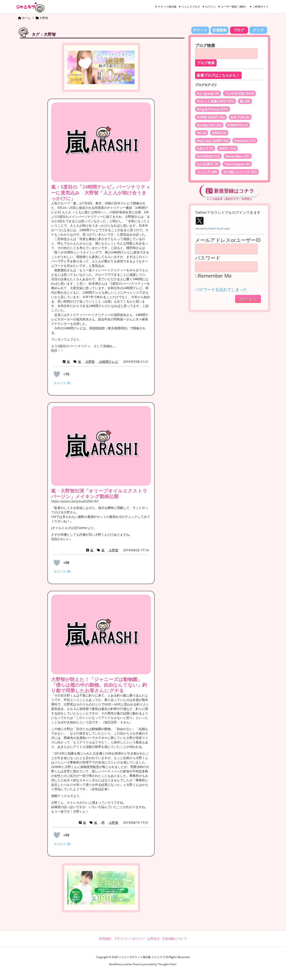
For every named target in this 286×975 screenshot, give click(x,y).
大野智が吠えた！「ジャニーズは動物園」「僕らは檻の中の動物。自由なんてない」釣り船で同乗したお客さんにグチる (99, 684)
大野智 (90, 361)
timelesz (245, 140)
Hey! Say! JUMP (213, 140)
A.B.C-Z (205, 148)
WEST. (227, 148)
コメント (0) (61, 383)
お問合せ (153, 938)
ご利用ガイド (260, 6)
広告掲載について (174, 938)
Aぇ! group (208, 93)
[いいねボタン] (56, 374)
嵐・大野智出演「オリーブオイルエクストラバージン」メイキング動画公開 (99, 493)
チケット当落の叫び (215, 101)
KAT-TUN (240, 117)
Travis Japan (237, 164)
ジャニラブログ (190, 6)
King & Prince (212, 109)
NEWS (219, 133)
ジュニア (207, 172)
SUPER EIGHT (211, 117)
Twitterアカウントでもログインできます (228, 212)
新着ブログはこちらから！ (218, 75)
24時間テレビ (108, 361)
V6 (201, 133)
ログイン (210, 6)
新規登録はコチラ (233, 190)
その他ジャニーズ (240, 172)
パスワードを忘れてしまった (221, 289)
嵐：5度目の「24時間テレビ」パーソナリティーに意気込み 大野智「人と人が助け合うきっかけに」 (101, 192)
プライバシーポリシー (129, 938)
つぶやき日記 (239, 93)
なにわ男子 (208, 164)
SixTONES (208, 156)
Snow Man (237, 156)
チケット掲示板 (167, 6)
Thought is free (166, 964)
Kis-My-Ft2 (209, 125)
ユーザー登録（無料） (234, 6)
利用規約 (105, 938)
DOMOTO (237, 125)
